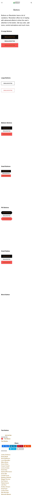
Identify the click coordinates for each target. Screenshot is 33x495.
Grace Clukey (4, 464)
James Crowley (5, 468)
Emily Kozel (4, 488)
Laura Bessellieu (5, 460)
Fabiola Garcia (5, 483)
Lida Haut (3, 485)
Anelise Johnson (5, 486)
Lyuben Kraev (5, 490)
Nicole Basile (4, 456)
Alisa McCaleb (5, 492)
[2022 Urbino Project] (16, 3)
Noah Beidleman (5, 458)
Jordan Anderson (5, 454)
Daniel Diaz (4, 469)
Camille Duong (5, 475)
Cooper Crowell (5, 466)
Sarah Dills (4, 473)
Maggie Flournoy (5, 479)
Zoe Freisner (4, 481)
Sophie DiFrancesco (6, 471)
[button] (9, 37)
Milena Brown (4, 462)
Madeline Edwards (6, 477)
